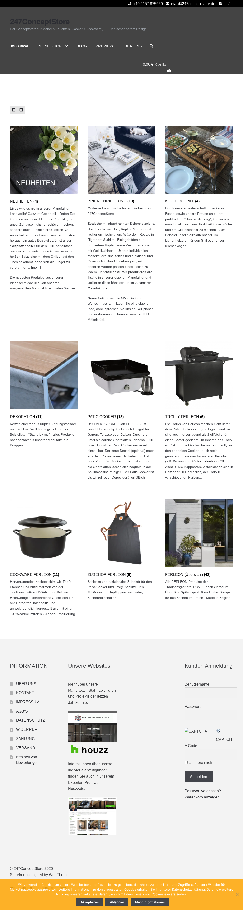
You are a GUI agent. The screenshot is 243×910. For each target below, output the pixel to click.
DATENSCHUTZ (30, 720)
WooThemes (59, 875)
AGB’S (22, 711)
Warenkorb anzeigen (202, 797)
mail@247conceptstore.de (193, 4)
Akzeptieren (90, 902)
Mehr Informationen (150, 902)
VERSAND (25, 748)
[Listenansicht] (21, 110)
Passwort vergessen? (203, 791)
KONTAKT (25, 693)
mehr (36, 267)
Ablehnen (117, 902)
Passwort (192, 707)
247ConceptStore (40, 21)
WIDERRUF (26, 730)
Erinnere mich (200, 763)
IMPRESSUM (27, 702)
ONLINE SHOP (49, 46)
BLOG (81, 46)
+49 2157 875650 (148, 4)
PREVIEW (104, 46)
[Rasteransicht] (13, 110)
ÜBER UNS (132, 46)
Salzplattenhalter (22, 246)
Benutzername (197, 684)
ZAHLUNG (25, 739)
